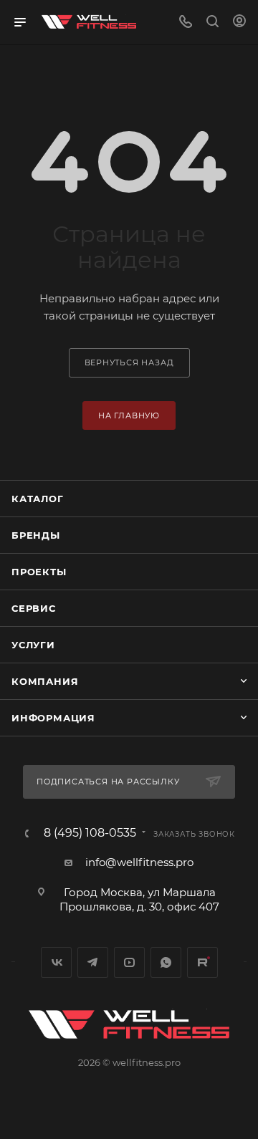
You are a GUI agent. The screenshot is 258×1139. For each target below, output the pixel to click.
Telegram (92, 962)
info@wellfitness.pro (139, 862)
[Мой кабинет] (239, 22)
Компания (44, 681)
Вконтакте (56, 962)
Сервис (33, 608)
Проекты (39, 571)
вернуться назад (129, 362)
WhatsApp (165, 962)
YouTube (129, 962)
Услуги (33, 644)
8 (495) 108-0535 (90, 833)
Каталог (37, 498)
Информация (53, 718)
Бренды (35, 535)
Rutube (202, 962)
